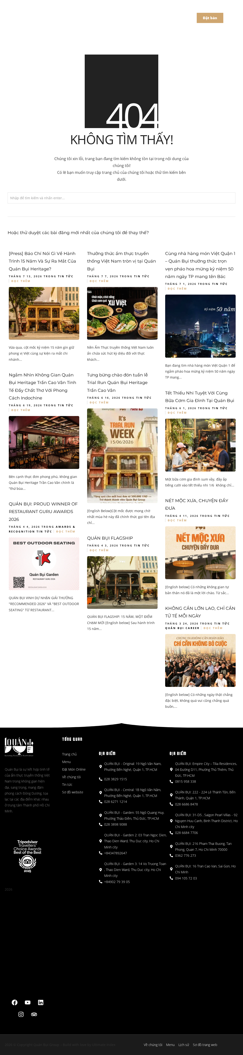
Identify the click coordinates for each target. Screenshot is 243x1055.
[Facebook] (14, 1002)
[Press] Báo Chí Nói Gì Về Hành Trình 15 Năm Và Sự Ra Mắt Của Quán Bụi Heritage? (42, 261)
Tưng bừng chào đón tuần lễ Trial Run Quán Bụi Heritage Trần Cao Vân (117, 382)
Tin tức (66, 276)
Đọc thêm (21, 281)
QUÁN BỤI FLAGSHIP (110, 538)
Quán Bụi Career (182, 628)
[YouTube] (27, 1002)
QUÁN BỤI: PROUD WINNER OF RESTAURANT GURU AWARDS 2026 (43, 511)
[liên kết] (41, 1002)
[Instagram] (21, 1014)
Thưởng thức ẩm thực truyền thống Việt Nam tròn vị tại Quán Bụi (121, 261)
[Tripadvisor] (34, 1014)
